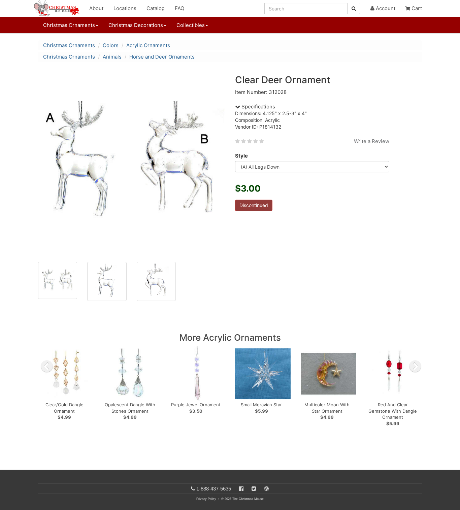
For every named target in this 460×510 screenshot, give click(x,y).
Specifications (257, 106)
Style (241, 155)
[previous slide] (47, 366)
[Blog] (266, 488)
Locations (124, 8)
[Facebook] (241, 488)
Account (384, 8)
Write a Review (371, 141)
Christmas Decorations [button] (135, 25)
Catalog (155, 8)
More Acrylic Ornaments (230, 337)
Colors (111, 45)
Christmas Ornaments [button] (69, 25)
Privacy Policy (206, 499)
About (96, 8)
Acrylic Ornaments (148, 45)
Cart (416, 8)
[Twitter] (254, 488)
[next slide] (415, 366)
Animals (112, 57)
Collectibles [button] (190, 25)
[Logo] (58, 8)
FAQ (179, 8)
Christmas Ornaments (69, 45)
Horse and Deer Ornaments (162, 57)
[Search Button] (353, 8)
